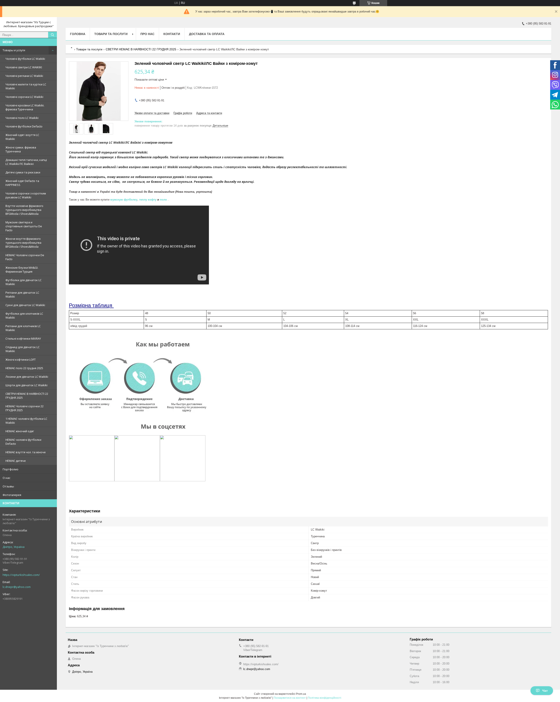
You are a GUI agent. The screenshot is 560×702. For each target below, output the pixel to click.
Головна (77, 34)
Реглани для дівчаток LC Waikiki (22, 294)
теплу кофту (147, 199)
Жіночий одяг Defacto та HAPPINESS (22, 183)
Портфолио (10, 469)
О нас (6, 478)
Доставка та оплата (206, 34)
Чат (545, 690)
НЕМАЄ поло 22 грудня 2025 (24, 368)
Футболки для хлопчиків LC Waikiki (24, 315)
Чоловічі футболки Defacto (23, 126)
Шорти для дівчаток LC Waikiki (26, 385)
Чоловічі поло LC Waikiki (21, 118)
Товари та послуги (111, 34)
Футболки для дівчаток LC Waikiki (23, 282)
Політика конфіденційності (324, 697)
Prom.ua (301, 693)
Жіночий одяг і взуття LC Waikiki (22, 137)
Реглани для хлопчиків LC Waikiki (23, 328)
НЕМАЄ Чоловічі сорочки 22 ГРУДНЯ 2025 (24, 408)
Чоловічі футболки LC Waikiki (25, 59)
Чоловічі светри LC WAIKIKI (23, 67)
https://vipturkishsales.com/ (21, 575)
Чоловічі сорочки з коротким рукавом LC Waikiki (25, 195)
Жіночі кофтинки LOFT (20, 360)
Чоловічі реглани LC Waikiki (24, 76)
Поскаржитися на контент (290, 697)
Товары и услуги (14, 50)
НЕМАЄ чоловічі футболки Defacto (23, 442)
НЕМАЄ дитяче (15, 461)
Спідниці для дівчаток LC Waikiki (22, 349)
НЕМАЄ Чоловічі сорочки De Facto (24, 257)
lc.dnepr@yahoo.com (17, 587)
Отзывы (8, 486)
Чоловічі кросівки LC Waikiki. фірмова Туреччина (24, 107)
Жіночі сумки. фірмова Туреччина (20, 149)
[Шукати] (52, 35)
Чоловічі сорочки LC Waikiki (24, 97)
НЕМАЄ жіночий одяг (19, 431)
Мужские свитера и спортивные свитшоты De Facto (23, 226)
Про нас (147, 34)
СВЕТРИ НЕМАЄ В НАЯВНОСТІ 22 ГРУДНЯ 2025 (26, 396)
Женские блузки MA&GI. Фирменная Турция (21, 269)
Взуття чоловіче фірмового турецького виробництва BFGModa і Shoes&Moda (24, 210)
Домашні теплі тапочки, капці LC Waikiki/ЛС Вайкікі (26, 162)
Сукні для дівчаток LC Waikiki (25, 305)
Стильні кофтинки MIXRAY (23, 338)
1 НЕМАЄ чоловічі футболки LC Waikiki (26, 421)
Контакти (171, 34)
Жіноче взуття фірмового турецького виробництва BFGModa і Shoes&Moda (23, 243)
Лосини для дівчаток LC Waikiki (26, 377)
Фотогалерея (12, 495)
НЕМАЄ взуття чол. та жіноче (25, 452)
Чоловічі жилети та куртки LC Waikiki (25, 86)
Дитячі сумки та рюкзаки (22, 172)
